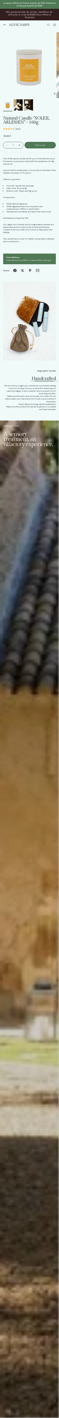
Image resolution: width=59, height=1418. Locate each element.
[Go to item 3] (28, 105)
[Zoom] (54, 94)
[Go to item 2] (18, 105)
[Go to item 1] (7, 105)
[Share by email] (37, 270)
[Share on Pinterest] (30, 270)
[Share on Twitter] (22, 270)
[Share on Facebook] (15, 270)
